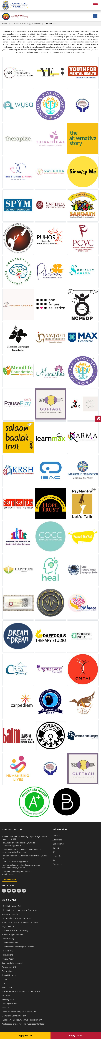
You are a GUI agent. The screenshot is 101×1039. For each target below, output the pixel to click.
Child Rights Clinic (9, 1003)
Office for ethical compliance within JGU (19, 1011)
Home (4, 23)
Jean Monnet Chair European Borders (18, 946)
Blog (54, 860)
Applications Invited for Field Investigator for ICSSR (23, 1024)
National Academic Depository (15, 930)
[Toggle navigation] (95, 16)
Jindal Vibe (6, 1007)
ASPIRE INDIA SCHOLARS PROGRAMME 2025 (21, 991)
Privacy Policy (8, 959)
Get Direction (10, 879)
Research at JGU (9, 967)
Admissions (57, 839)
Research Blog (8, 938)
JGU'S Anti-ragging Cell (11, 906)
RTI (53, 852)
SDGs (4, 979)
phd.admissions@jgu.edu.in (13, 867)
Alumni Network (9, 975)
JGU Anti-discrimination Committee (17, 918)
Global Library (58, 844)
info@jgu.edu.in (8, 874)
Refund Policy (8, 987)
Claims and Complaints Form (14, 1015)
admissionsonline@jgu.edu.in (14, 852)
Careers (55, 848)
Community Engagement (12, 963)
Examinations (7, 971)
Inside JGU (56, 856)
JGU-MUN (6, 995)
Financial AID (7, 950)
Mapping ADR (8, 999)
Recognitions (7, 955)
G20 (3, 983)
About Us (56, 835)
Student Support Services (12, 934)
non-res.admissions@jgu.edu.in (15, 861)
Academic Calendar (10, 914)
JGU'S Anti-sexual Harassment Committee (19, 910)
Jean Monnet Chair (10, 942)
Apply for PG (75, 1035)
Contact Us (57, 864)
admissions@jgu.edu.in (11, 845)
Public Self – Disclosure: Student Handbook (20, 922)
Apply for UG (25, 1035)
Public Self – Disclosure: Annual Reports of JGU (22, 1020)
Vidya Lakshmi (8, 926)
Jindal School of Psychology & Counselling (26, 23)
